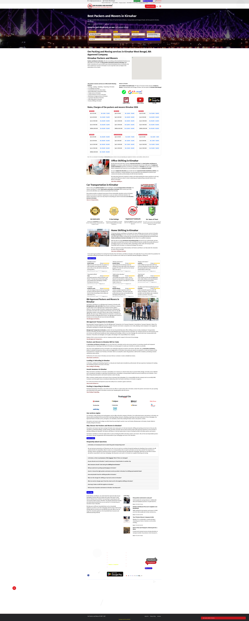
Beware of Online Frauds (106, 2)
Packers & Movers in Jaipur (93, 601)
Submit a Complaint (113, 564)
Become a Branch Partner (143, 2)
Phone (115, 31)
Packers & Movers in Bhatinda (94, 596)
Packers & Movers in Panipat (150, 584)
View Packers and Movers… (93, 357)
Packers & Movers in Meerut (112, 588)
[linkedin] (94, 572)
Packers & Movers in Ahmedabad (94, 594)
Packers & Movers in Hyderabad (113, 599)
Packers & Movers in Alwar (112, 592)
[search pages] (157, 6)
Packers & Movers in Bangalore (151, 594)
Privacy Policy (153, 616)
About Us (146, 616)
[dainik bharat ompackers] (134, 405)
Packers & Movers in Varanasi (94, 609)
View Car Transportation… (93, 200)
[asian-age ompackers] (96, 405)
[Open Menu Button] (160, 6)
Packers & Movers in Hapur (131, 590)
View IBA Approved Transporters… (95, 339)
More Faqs (89, 492)
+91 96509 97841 (121, 27)
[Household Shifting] (153, 34)
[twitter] (91, 572)
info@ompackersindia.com (154, 552)
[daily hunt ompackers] (115, 401)
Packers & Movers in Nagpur (93, 605)
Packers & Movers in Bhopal (112, 596)
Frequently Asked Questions (115, 559)
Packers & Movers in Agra (149, 592)
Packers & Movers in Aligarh (112, 594)
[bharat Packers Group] (102, 572)
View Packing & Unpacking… (93, 392)
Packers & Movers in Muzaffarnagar (95, 592)
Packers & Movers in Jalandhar (113, 601)
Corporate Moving (131, 555)
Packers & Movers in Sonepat (94, 584)
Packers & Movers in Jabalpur (150, 599)
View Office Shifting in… (117, 181)
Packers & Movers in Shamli (150, 590)
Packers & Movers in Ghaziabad (131, 588)
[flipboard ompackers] (96, 401)
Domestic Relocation (132, 552)
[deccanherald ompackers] (115, 409)
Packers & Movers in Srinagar (113, 607)
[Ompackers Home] (100, 6)
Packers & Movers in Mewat (131, 582)
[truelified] (99, 572)
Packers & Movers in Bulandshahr (95, 590)
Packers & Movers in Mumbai (150, 603)
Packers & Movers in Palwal (93, 586)
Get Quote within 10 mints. (209, 618)
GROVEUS (128, 619)
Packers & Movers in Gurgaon (113, 582)
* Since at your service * (155, 2)
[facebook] (88, 572)
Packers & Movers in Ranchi (93, 607)
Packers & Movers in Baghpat (113, 590)
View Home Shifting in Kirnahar (118, 251)
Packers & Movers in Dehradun (113, 597)
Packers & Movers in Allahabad (131, 594)
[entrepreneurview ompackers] (134, 401)
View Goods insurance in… (93, 383)
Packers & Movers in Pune (149, 605)
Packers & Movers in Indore (131, 599)
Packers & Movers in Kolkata (150, 601)
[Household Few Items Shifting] (153, 35)
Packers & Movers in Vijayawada (113, 609)
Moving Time (117, 36)
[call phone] (124, 92)
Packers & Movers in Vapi (149, 607)
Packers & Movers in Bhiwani (112, 586)
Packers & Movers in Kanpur (131, 601)
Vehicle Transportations (133, 557)
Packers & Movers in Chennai (94, 597)
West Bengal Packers (97, 24)
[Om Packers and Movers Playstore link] (115, 574)
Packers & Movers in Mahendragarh (132, 586)
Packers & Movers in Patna (130, 605)
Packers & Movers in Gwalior (93, 599)
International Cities (132, 566)
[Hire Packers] (88, 575)
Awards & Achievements (114, 555)
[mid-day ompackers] (96, 409)
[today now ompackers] (115, 405)
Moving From (92, 31)
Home (89, 24)
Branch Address (115, 2)
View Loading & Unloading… (93, 366)
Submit (146, 39)
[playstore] (15, 585)
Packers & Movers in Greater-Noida (132, 597)
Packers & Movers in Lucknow (94, 603)
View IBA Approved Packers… (93, 318)
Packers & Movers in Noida (93, 588)
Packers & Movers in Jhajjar (131, 584)
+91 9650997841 (95, 565)
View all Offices (149, 568)
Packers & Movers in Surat (130, 607)
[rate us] (135, 92)
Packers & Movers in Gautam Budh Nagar (152, 588)
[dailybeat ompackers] (153, 405)
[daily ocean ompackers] (153, 401)
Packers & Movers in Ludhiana (113, 603)
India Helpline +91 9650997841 (132, 2)
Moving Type (135, 31)
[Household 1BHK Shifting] (153, 37)
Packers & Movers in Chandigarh (151, 596)
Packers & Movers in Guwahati (150, 597)
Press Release (111, 567)
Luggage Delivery (133, 563)
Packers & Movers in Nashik (112, 605)
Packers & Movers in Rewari (112, 584)
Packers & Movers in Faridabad (94, 582)
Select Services (150, 31)
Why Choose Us (112, 562)
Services (159, 616)
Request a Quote (122, 2)
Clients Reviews (112, 557)
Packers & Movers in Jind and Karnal (151, 586)
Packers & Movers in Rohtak (150, 582)
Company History (112, 552)
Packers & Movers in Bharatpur (131, 592)
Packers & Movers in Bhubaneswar (132, 596)
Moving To (92, 36)
